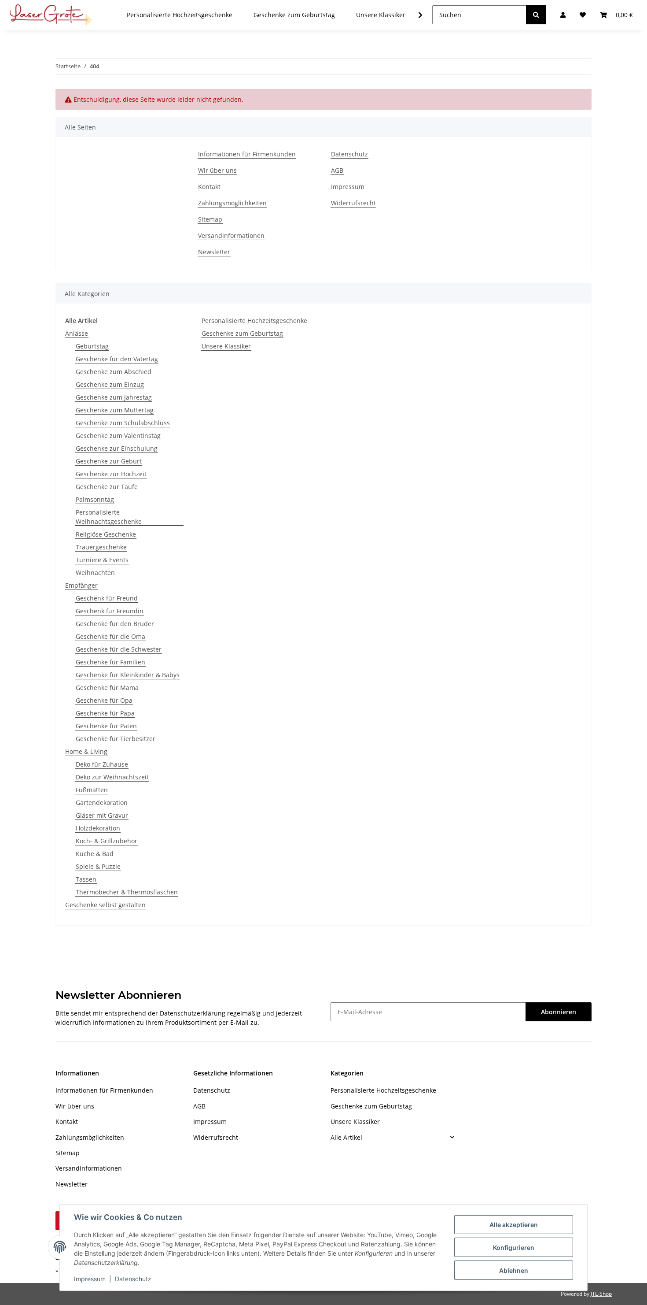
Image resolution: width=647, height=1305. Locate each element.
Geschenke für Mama (107, 687)
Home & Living (86, 751)
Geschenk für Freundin (109, 611)
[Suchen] (536, 14)
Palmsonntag (95, 499)
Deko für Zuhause (102, 764)
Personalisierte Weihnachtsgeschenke (109, 517)
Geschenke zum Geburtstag (242, 333)
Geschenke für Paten (106, 726)
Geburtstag (92, 346)
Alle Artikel (346, 1137)
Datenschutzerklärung (192, 1013)
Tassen (86, 879)
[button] (414, 15)
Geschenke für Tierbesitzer (115, 738)
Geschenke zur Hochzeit (111, 474)
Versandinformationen (231, 235)
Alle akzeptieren (513, 1224)
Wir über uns (217, 170)
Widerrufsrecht (353, 203)
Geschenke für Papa (105, 713)
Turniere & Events (102, 560)
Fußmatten (92, 790)
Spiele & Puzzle (98, 866)
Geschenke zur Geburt (109, 461)
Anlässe (76, 333)
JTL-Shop (601, 1294)
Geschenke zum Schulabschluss (123, 423)
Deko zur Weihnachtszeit (112, 777)
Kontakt (209, 186)
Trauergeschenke (101, 547)
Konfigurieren (513, 1247)
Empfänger (81, 585)
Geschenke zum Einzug (110, 384)
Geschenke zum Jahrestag (114, 397)
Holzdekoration (98, 828)
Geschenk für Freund (107, 598)
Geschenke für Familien (110, 662)
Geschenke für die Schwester (119, 649)
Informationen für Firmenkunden (247, 154)
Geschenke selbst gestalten (105, 905)
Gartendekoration (102, 802)
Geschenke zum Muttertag (115, 410)
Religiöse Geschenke (106, 534)
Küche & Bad (95, 853)
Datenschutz (133, 1279)
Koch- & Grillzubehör (106, 841)
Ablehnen (513, 1270)
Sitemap (210, 219)
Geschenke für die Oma (110, 636)
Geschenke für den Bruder (115, 623)
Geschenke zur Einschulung (117, 448)
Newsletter (214, 252)
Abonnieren (558, 1012)
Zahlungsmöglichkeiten (232, 203)
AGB (337, 170)
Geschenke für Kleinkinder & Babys (128, 675)
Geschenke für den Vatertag (117, 359)
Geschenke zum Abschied (113, 371)
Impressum (90, 1279)
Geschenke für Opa (104, 700)
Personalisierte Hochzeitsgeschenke (254, 320)
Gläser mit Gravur (102, 815)
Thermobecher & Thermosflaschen (127, 892)
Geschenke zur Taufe (107, 486)
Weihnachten (95, 572)
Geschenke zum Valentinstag (118, 435)
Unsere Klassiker (226, 346)
